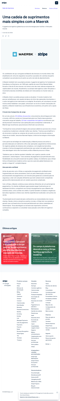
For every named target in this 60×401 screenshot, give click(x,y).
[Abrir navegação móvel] (56, 2)
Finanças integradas (36, 294)
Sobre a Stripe (53, 8)
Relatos (44, 8)
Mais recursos (49, 311)
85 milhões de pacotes (23, 116)
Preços (19, 283)
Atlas (18, 286)
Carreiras (48, 321)
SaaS (32, 315)
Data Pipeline (20, 305)
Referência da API (36, 375)
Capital (19, 294)
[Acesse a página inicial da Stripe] (4, 281)
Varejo (33, 346)
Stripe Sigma (20, 333)
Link (18, 318)
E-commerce (34, 292)
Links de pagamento (22, 322)
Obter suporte (49, 336)
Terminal (19, 338)
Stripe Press (49, 325)
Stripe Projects (35, 383)
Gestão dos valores (36, 311)
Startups (33, 286)
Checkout (19, 296)
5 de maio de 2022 (7, 32)
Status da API (35, 377)
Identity (19, 311)
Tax (18, 335)
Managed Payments (22, 320)
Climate (19, 298)
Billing (18, 292)
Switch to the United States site (29, 397)
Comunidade (49, 290)
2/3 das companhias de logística (32, 120)
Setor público (35, 344)
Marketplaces (35, 309)
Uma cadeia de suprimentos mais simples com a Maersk (25, 19)
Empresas (34, 283)
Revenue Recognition (22, 331)
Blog (47, 288)
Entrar (47, 344)
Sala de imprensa (8, 8)
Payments (19, 325)
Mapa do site (49, 305)
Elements (19, 307)
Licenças (48, 302)
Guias (47, 283)
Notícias (37, 8)
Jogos (33, 324)
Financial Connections (23, 309)
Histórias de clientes (51, 286)
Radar (18, 329)
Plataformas (34, 313)
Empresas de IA (35, 317)
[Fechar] (57, 393)
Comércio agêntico (36, 288)
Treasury (19, 340)
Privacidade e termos (51, 296)
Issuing (19, 316)
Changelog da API (36, 379)
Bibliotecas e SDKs (36, 381)
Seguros (33, 330)
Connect (19, 301)
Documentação (35, 373)
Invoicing (19, 314)
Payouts (19, 327)
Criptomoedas (21, 303)
